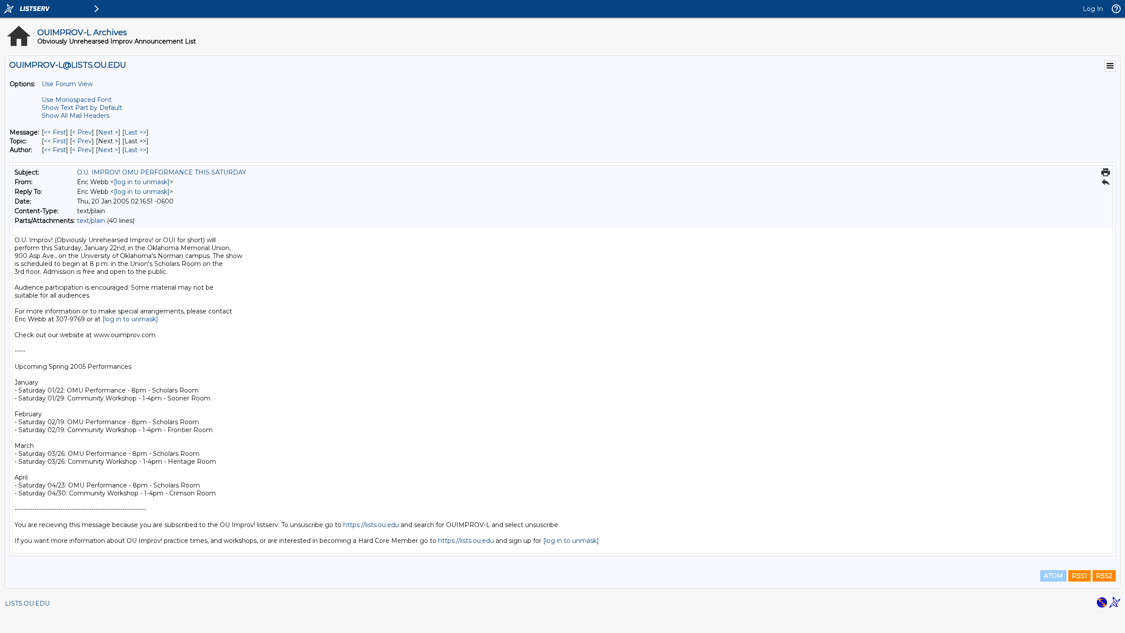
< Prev (82, 132)
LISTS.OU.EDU (27, 604)
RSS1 (1079, 576)
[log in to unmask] (142, 182)
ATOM (1053, 576)
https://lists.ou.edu (371, 525)
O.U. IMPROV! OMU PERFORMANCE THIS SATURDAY (161, 172)
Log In (1093, 9)
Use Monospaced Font (77, 100)
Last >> (135, 132)
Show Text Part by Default (82, 108)
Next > (108, 132)
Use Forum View (67, 84)
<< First (55, 132)
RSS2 (1104, 576)
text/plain (91, 221)
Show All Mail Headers (75, 116)
